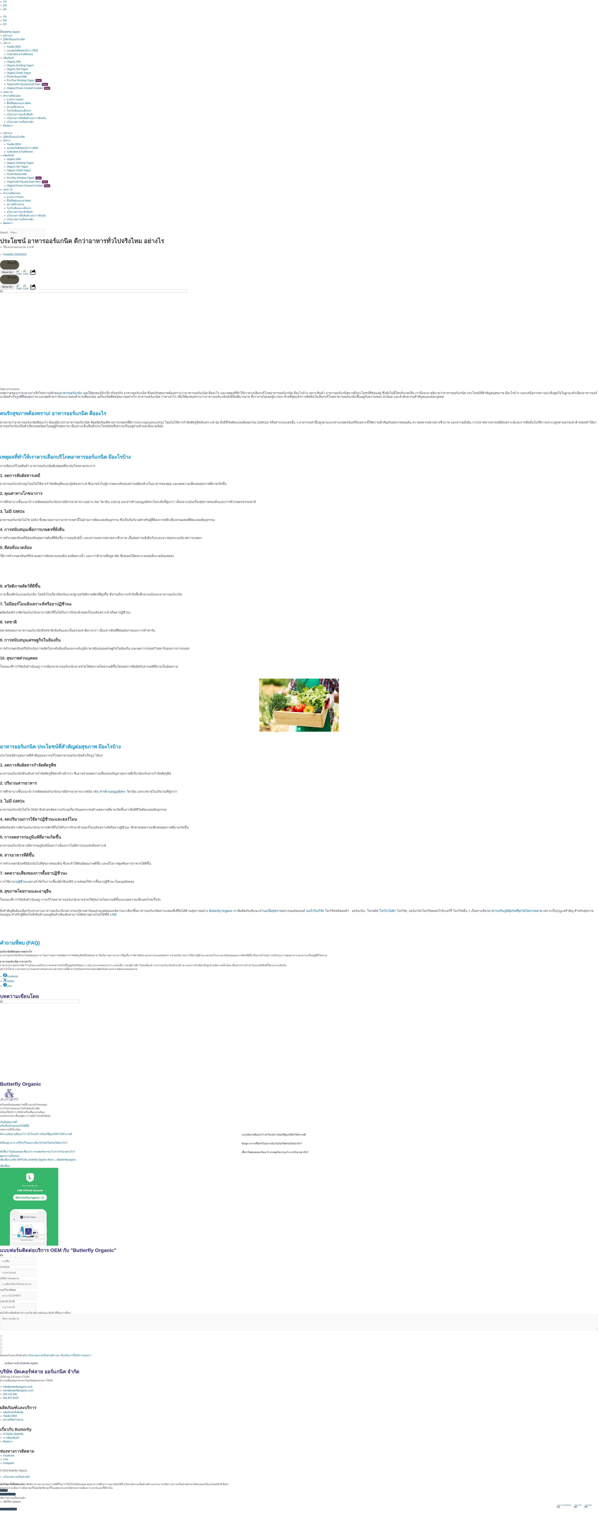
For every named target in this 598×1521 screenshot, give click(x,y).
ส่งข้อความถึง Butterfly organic (21, 1363)
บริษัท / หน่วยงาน (9, 1278)
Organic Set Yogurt (17, 69)
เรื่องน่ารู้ (11, 263)
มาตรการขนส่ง (15, 99)
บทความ (8, 92)
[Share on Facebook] (19, 272)
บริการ (6, 43)
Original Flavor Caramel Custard (28, 88)
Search (4, 232)
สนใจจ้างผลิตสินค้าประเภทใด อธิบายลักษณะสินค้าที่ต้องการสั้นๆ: (35, 1313)
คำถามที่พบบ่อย (11, 95)
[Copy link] (33, 272)
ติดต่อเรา (8, 125)
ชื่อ (1, 1255)
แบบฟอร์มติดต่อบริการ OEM (22, 50)
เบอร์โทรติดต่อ (8, 1290)
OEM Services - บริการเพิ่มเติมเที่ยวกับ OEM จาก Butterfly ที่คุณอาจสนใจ (39, 1333)
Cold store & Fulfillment (20, 54)
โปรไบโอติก (387, 911)
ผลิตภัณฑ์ (8, 58)
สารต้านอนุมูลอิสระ (113, 791)
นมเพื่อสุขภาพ (272, 911)
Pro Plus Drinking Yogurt (24, 80)
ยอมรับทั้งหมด (8, 1494)
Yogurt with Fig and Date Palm (27, 84)
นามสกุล (4, 1267)
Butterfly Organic (220, 911)
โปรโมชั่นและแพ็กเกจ (19, 110)
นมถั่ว (310, 911)
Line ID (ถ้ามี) (7, 1301)
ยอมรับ (4, 1490)
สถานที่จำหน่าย (15, 107)
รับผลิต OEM (14, 46)
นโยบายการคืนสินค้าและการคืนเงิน (26, 118)
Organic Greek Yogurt (19, 73)
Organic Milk (14, 61)
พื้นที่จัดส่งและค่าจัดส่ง (19, 103)
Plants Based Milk (17, 76)
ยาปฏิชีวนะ (20, 881)
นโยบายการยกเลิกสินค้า (20, 114)
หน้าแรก (7, 35)
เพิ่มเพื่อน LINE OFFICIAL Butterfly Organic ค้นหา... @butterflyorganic (38, 1159)
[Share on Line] (26, 272)
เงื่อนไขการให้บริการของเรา (75, 1355)
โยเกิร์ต (319, 911)
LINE (113, 914)
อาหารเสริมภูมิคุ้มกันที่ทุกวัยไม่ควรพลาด (515, 911)
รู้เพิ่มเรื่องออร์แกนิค (14, 39)
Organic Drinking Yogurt (20, 65)
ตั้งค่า (226, 1484)
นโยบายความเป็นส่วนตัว (20, 122)
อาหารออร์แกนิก (71, 393)
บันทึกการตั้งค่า (8, 1509)
